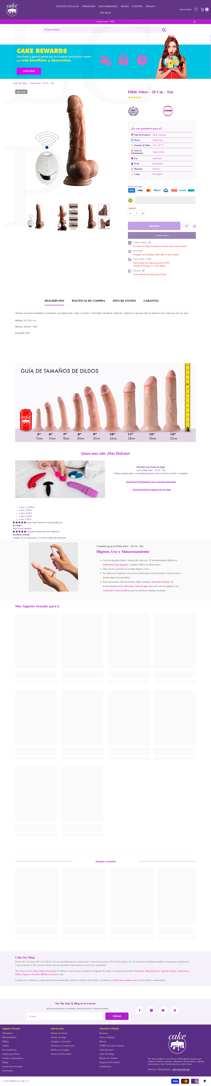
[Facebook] (139, 1010)
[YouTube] (163, 1010)
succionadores (190, 1061)
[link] (53, 567)
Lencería (53, 974)
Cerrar (194, 21)
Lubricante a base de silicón (116, 590)
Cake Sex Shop (20, 83)
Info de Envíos (124, 300)
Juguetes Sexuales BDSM (35, 974)
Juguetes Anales (168, 971)
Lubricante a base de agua (135, 586)
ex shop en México (157, 1059)
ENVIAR (117, 1016)
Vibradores (139, 971)
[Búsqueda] (164, 29)
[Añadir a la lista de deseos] (186, 226)
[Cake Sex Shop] (105, 57)
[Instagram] (151, 1010)
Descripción (54, 300)
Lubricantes (183, 971)
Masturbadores (152, 971)
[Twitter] (175, 1010)
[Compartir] (193, 226)
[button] (134, 97)
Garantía (151, 300)
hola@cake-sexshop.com (125, 980)
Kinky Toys (158, 140)
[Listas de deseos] (196, 9)
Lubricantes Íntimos (160, 582)
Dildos (18, 974)
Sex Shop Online (37, 971)
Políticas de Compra (88, 300)
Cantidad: (132, 208)
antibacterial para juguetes (115, 564)
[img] (20, 522)
